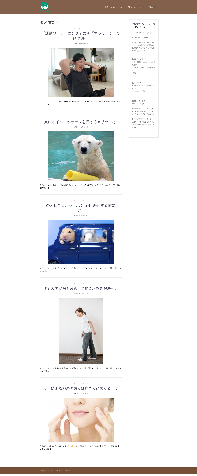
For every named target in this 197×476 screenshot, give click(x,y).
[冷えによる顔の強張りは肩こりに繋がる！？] (81, 420)
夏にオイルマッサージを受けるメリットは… (81, 122)
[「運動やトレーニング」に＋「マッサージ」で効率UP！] (81, 72)
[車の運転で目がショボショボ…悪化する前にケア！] (81, 242)
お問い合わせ (131, 7)
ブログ (122, 7)
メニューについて (81, 28)
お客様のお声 (151, 7)
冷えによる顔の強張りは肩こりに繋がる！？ (81, 388)
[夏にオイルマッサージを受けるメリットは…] (81, 156)
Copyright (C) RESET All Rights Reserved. (56, 471)
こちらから (144, 37)
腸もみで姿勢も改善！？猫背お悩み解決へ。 (81, 288)
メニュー (114, 7)
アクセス (141, 7)
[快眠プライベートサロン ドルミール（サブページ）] (44, 7)
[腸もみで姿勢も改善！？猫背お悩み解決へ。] (81, 331)
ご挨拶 (106, 7)
